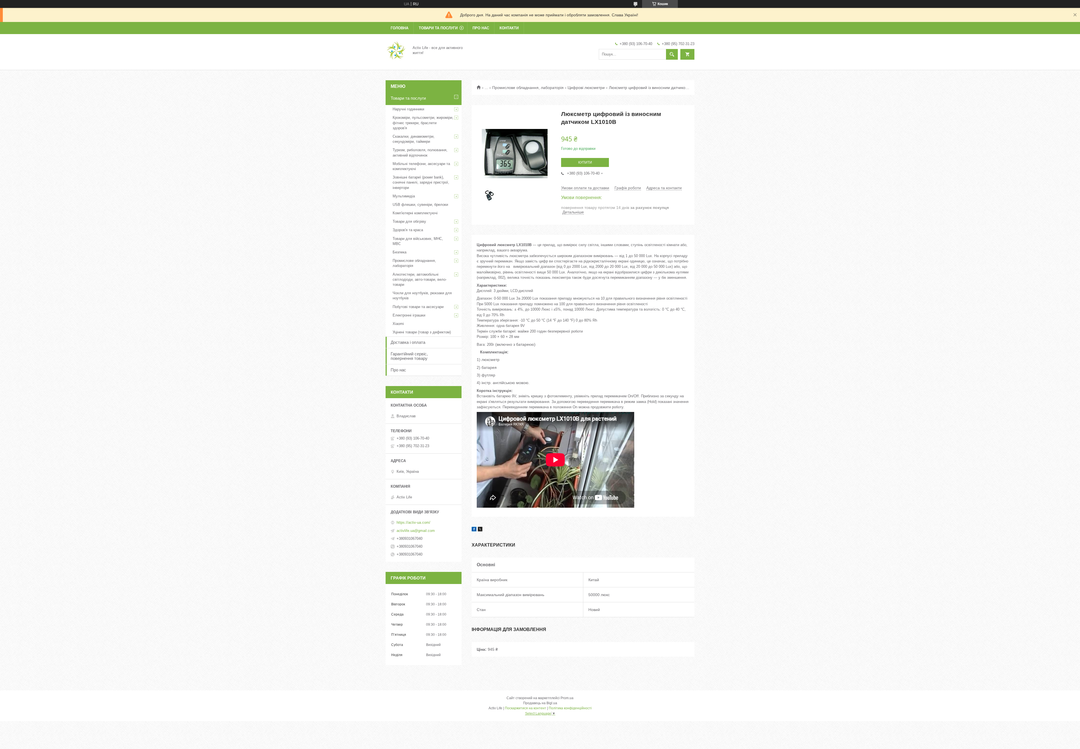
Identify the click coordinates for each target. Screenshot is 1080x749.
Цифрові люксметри (586, 87)
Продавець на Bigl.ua (540, 703)
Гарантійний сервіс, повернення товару (409, 356)
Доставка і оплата (408, 342)
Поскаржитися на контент (525, 708)
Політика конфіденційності (570, 708)
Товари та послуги (438, 28)
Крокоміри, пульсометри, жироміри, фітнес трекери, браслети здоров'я (423, 122)
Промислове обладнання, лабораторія (528, 87)
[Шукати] (672, 54)
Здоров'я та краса (408, 230)
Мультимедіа (404, 196)
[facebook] (474, 530)
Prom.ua (567, 698)
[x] (480, 530)
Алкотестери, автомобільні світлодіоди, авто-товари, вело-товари (420, 279)
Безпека (399, 252)
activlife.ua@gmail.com (416, 531)
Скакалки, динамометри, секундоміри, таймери (414, 139)
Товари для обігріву (409, 221)
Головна (399, 28)
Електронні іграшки (409, 315)
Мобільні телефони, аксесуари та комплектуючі (421, 166)
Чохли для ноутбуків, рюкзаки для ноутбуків (422, 295)
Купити (585, 162)
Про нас (480, 28)
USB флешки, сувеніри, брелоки (420, 204)
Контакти (509, 28)
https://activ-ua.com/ (413, 522)
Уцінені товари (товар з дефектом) (422, 332)
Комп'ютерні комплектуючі (415, 213)
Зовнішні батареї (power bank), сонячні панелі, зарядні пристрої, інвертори (421, 182)
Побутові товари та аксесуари (418, 307)
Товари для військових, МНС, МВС (418, 241)
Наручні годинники (408, 109)
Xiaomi (398, 324)
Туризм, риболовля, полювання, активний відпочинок (420, 152)
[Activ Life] (396, 50)
